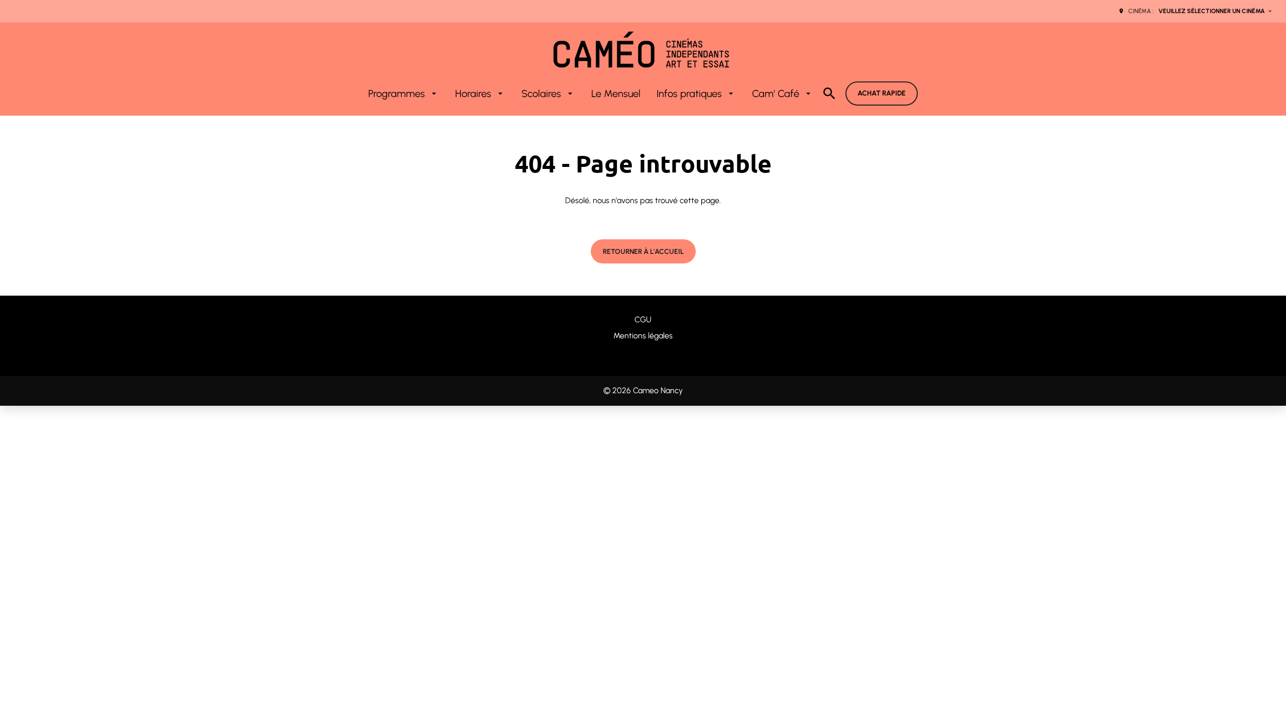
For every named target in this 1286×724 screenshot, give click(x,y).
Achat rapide (882, 93)
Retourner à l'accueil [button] (643, 251)
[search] (829, 93)
